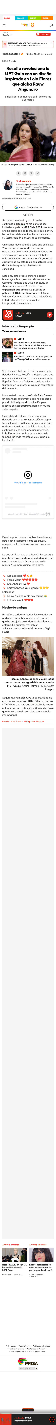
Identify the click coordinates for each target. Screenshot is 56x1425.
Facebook (18, 173)
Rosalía (5, 721)
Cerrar (51, 43)
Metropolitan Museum (34, 721)
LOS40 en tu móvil (18, 1352)
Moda (13, 61)
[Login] (52, 25)
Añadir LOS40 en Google (30, 207)
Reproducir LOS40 (50, 315)
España (6, 35)
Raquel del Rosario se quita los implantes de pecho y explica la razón (41, 1267)
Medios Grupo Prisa (28, 1368)
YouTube (22, 1287)
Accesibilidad (24, 1346)
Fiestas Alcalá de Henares (39, 53)
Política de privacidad (41, 1346)
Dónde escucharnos (37, 1352)
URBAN (46, 18)
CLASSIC (20, 18)
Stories (45, 1287)
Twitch (39, 1287)
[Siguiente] (51, 53)
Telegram (37, 173)
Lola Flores (8, 433)
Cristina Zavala (23, 181)
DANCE (33, 18)
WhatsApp (31, 173)
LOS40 (7, 18)
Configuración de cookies (37, 1349)
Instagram (10, 1287)
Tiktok (16, 1287)
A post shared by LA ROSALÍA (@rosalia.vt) (28, 514)
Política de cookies (16, 1349)
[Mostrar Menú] (4, 25)
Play (52, 1419)
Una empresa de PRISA (28, 1361)
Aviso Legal (11, 1346)
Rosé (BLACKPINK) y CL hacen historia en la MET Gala (14, 1267)
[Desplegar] (28, 1410)
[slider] (28, 1413)
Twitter (24, 173)
